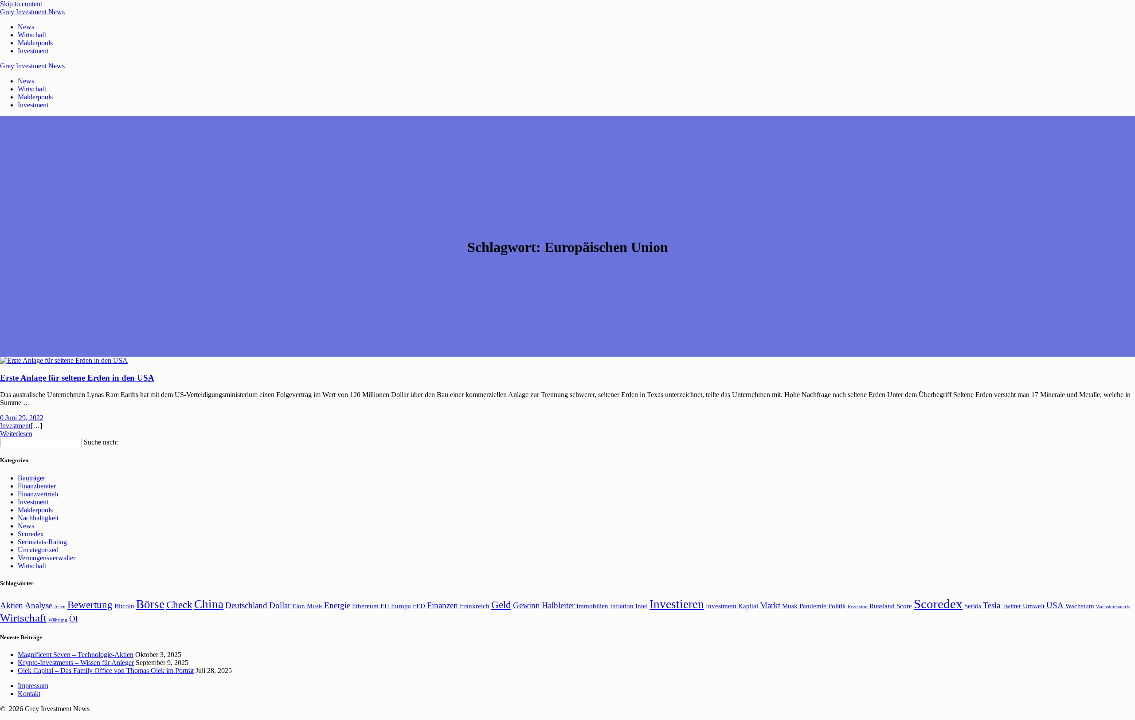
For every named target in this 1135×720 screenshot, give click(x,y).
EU (384, 606)
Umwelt (1034, 606)
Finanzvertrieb (38, 494)
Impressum (33, 685)
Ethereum (365, 606)
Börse (150, 604)
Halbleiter (558, 605)
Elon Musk (307, 606)
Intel (641, 606)
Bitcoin (124, 606)
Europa (401, 606)
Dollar (279, 605)
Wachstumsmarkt (1113, 606)
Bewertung (90, 604)
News (26, 27)
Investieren (677, 604)
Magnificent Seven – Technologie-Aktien (75, 654)
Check (179, 604)
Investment (33, 51)
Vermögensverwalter (46, 558)
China (208, 604)
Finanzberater (37, 486)
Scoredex (31, 534)
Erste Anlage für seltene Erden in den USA (77, 377)
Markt (770, 605)
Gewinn (526, 605)
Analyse (38, 605)
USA (1055, 605)
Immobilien (592, 606)
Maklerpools (35, 43)
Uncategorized (38, 550)
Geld (501, 604)
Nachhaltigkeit (38, 518)
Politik (837, 606)
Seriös (972, 606)
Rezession (858, 606)
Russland (882, 606)
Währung (57, 620)
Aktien (11, 605)
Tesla (991, 605)
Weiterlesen (16, 433)
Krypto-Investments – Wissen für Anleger (76, 662)
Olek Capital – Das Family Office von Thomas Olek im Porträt (106, 670)
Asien (60, 606)
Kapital (748, 606)
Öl (73, 618)
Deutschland (246, 605)
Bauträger (31, 478)
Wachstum (1079, 606)
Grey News (32, 12)
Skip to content (21, 4)
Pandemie (812, 606)
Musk (790, 606)
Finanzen (442, 605)
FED (419, 606)
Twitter (1011, 606)
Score (904, 606)
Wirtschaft (32, 35)
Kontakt (29, 693)
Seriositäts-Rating (42, 542)
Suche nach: (101, 442)
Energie (337, 605)
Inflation (622, 606)
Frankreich (474, 606)
